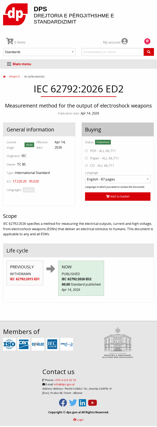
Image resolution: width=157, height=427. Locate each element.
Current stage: (11, 144)
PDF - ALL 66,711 (102, 151)
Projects (14, 76)
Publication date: (69, 113)
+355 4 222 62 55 (65, 380)
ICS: (9, 181)
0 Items (19, 42)
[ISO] (10, 344)
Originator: (13, 156)
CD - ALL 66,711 (101, 165)
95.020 (34, 181)
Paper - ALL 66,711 (104, 158)
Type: (10, 173)
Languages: (14, 190)
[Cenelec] (38, 344)
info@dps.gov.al (64, 384)
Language (91, 173)
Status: (89, 142)
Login (80, 419)
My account (112, 42)
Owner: (11, 164)
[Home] (4, 76)
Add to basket (119, 196)
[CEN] (24, 344)
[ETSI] (67, 344)
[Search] (149, 52)
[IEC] (53, 344)
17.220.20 (19, 181)
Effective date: (42, 144)
